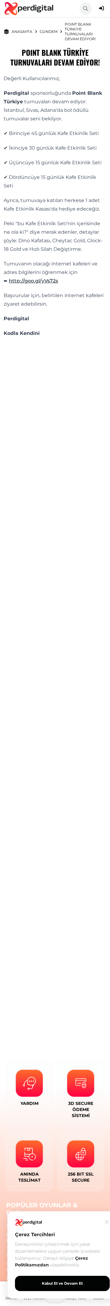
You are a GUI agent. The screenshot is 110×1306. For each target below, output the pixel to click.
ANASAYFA (22, 31)
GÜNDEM (48, 31)
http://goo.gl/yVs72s (33, 281)
